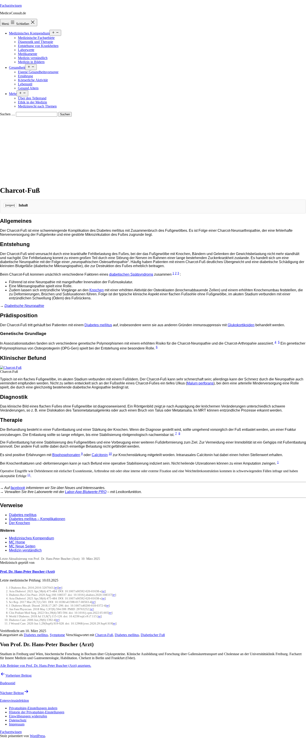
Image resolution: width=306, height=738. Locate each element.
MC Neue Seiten (22, 546)
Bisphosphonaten (66, 455)
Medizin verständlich (32, 58)
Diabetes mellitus (98, 325)
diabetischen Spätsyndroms (131, 274)
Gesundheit (17, 67)
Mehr (13, 94)
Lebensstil (25, 84)
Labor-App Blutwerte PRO (85, 492)
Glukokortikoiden (241, 325)
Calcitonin (100, 455)
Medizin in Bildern (31, 62)
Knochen (96, 290)
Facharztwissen (11, 5)
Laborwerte (26, 50)
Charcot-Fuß (104, 635)
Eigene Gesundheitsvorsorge (38, 72)
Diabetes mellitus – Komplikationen (37, 519)
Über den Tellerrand (32, 98)
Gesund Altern (28, 88)
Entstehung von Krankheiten (38, 46)
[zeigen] (10, 205)
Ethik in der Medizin (32, 102)
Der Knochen (19, 523)
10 (110, 453)
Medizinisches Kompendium (29, 33)
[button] (33, 708)
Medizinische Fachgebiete (36, 38)
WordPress (37, 736)
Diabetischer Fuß (153, 635)
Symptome (57, 635)
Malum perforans (200, 383)
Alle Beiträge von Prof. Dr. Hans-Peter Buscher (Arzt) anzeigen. (45, 665)
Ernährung (25, 76)
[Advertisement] (153, 150)
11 (28, 474)
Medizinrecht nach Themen (37, 106)
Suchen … (7, 114)
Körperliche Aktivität (33, 80)
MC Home (17, 542)
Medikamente (27, 54)
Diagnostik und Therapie (35, 42)
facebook (18, 488)
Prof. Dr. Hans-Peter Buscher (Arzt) (27, 571)
